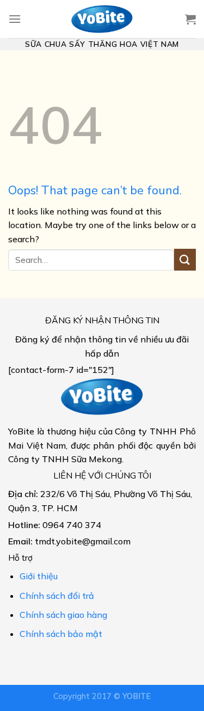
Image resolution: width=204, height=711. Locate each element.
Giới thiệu (39, 576)
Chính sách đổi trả (57, 595)
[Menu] (14, 18)
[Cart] (190, 19)
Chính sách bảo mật (61, 633)
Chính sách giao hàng (63, 614)
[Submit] (185, 259)
